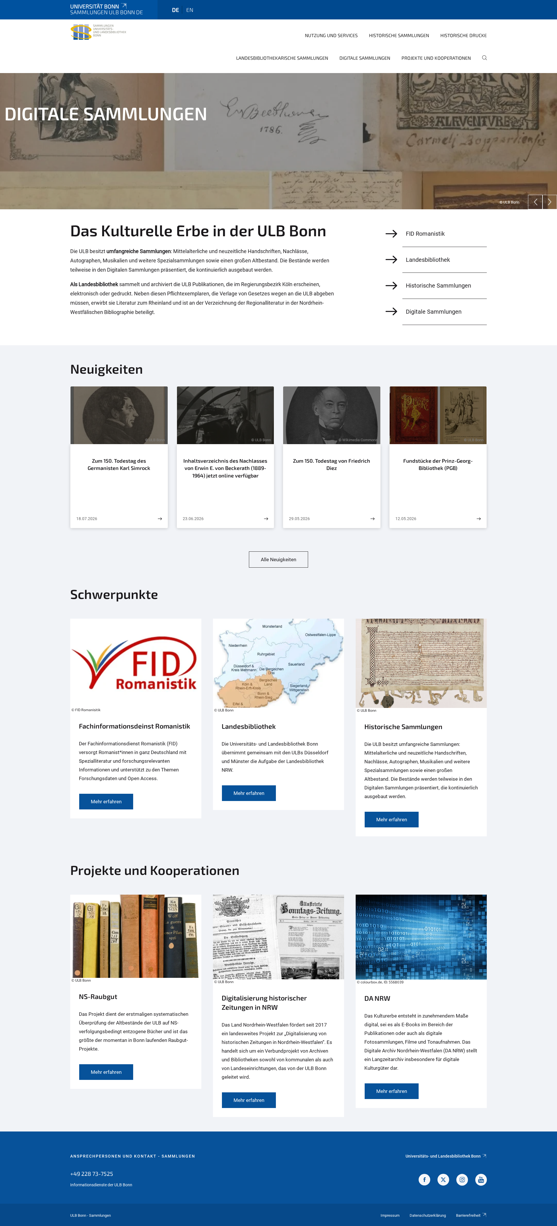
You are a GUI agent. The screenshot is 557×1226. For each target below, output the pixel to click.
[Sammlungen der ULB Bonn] (98, 35)
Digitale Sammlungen (364, 58)
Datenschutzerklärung (428, 1215)
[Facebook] (424, 1180)
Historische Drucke (463, 35)
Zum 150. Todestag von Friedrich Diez (331, 464)
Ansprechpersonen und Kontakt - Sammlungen (132, 1156)
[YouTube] (481, 1180)
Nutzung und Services (331, 35)
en (189, 9)
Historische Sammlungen (399, 35)
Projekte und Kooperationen (436, 58)
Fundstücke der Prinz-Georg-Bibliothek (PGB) (438, 464)
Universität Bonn (94, 6)
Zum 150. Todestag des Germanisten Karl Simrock (119, 464)
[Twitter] (443, 1180)
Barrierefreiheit (468, 1215)
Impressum (390, 1215)
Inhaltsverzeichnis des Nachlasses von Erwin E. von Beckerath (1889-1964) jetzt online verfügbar (225, 468)
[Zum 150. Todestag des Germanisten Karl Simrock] (160, 519)
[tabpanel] (278, 141)
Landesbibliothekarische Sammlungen (282, 58)
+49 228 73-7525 (91, 1173)
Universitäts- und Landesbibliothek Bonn (443, 1156)
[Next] (549, 202)
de (175, 9)
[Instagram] (462, 1180)
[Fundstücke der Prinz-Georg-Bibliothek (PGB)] (479, 519)
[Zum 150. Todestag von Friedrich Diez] (372, 519)
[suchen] (482, 61)
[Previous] (535, 202)
